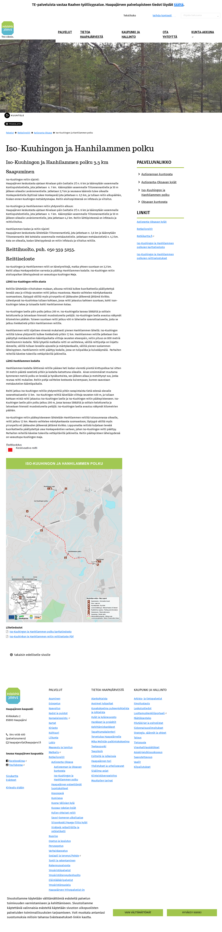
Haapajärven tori (101, 761)
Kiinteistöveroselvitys (104, 775)
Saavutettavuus (143, 757)
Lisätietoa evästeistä (19, 922)
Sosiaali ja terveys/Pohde (64, 855)
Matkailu (54, 752)
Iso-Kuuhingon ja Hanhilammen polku (66, 777)
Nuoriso (53, 836)
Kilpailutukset (142, 766)
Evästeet (11, 779)
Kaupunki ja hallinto (131, 34)
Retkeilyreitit (24, 133)
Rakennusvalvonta (59, 865)
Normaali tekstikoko (141, 15)
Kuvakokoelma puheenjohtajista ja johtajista (110, 710)
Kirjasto (53, 727)
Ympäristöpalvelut (60, 870)
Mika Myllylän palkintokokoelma (110, 741)
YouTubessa (16, 765)
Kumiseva (57, 798)
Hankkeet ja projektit (103, 722)
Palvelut (65, 32)
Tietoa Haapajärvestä (91, 34)
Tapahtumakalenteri (103, 731)
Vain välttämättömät (138, 912)
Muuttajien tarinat (102, 780)
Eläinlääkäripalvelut (61, 880)
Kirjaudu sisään (15, 787)
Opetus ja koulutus (60, 841)
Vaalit (137, 762)
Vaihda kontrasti (162, 15)
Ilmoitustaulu (142, 703)
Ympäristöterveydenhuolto (64, 875)
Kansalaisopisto (58, 718)
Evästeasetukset (46, 922)
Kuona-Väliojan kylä (63, 803)
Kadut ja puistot (58, 713)
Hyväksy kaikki (192, 912)
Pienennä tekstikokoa (144, 15)
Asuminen (54, 698)
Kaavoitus (54, 708)
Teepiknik (97, 751)
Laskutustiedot (142, 708)
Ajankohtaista (99, 698)
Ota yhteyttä (170, 34)
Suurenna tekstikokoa (137, 15)
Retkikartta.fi (144, 236)
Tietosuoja (140, 742)
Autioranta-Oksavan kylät (158, 182)
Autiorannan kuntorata (157, 174)
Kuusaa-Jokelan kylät (63, 807)
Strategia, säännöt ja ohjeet (150, 732)
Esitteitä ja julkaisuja (103, 756)
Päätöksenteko (142, 718)
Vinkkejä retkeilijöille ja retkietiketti (65, 829)
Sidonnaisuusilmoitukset (148, 727)
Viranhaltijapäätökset (146, 747)
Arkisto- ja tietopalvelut (148, 698)
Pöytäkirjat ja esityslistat (148, 723)
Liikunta (53, 737)
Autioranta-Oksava (43, 133)
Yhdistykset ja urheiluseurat (107, 765)
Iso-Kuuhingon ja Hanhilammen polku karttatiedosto (41, 631)
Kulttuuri (54, 732)
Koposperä (57, 793)
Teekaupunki (98, 746)
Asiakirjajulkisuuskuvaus (148, 752)
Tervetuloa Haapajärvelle (106, 736)
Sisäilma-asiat (99, 770)
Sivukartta (12, 776)
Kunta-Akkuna (202, 32)
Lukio (52, 742)
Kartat (52, 723)
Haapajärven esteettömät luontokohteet (66, 786)
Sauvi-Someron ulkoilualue (67, 817)
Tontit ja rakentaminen (62, 860)
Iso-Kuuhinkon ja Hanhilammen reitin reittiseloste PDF (42, 636)
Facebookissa (17, 760)
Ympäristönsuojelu (60, 884)
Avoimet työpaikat (102, 703)
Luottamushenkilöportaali (149, 713)
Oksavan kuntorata (154, 202)
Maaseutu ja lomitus (60, 747)
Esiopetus (54, 703)
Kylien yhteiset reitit (63, 812)
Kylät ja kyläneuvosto (103, 717)
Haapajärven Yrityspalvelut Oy (67, 889)
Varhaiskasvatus (58, 850)
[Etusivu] (9, 29)
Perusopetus (56, 845)
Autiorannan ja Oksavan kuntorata (68, 768)
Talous (137, 737)
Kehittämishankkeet (103, 726)
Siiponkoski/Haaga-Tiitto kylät (69, 822)
